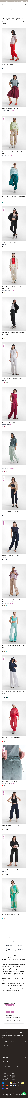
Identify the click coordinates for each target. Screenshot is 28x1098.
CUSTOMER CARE (6, 1053)
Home (3, 9)
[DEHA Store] (3, 4)
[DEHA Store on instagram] (4, 1045)
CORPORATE (5, 1062)
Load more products (14, 929)
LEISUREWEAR (10, 9)
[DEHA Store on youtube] (7, 1045)
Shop (6, 9)
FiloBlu (19, 1095)
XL (19, 60)
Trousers (16, 9)
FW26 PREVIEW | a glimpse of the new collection (14, 1)
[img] (14, 1005)
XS (8, 60)
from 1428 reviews (8, 1007)
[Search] (19, 4)
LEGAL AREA (5, 1057)
